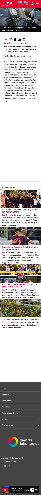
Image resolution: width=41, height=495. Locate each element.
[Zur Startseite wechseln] (7, 4)
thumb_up (36, 489)
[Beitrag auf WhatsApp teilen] (11, 39)
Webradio (5, 394)
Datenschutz (16, 458)
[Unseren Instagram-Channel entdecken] (9, 466)
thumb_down (28, 489)
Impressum (5, 458)
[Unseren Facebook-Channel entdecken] (5, 466)
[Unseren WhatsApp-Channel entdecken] (2, 466)
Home (4, 388)
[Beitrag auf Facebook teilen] (15, 39)
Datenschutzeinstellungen (11, 461)
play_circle (32, 489)
